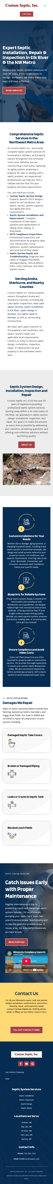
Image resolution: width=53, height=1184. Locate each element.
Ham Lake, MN (26, 1135)
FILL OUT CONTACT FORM (26, 1029)
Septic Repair (26, 1108)
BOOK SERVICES (14, 90)
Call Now (26, 14)
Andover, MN (27, 1122)
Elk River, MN (26, 1131)
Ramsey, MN (26, 1139)
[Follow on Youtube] (26, 1063)
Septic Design (26, 1104)
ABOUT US (26, 444)
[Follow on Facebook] (20, 1063)
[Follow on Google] (32, 1063)
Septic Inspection (26, 1100)
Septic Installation (26, 1096)
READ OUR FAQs (17, 941)
